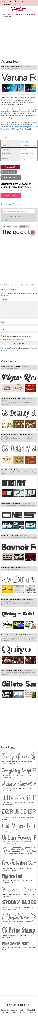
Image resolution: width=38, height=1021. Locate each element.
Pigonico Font (12, 876)
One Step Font (5, 503)
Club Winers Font (18, 825)
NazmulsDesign (28, 599)
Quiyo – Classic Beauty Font (10, 635)
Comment (4, 299)
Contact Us (5, 1010)
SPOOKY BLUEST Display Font (19, 903)
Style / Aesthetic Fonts (15, 14)
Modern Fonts (5, 404)
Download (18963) (11, 167)
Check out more (10, 172)
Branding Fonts (12, 402)
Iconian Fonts (15, 567)
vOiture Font (5, 567)
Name (3, 322)
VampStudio (15, 66)
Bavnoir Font (5, 535)
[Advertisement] (19, 37)
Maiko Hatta (24, 635)
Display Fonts (22, 537)
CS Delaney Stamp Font (8, 398)
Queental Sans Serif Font (19, 850)
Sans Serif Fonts (30, 14)
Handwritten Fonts (13, 368)
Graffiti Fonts (22, 505)
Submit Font (32, 1012)
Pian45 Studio (16, 503)
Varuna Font (5, 66)
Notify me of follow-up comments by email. (17, 336)
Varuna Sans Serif (27, 285)
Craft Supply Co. (23, 398)
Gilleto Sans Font (6, 670)
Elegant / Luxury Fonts (25, 402)
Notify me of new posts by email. (13, 339)
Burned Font (5, 470)
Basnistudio (18, 670)
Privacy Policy (31, 1010)
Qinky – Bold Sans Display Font (11, 599)
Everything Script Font (19, 770)
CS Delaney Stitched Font (9, 434)
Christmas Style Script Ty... (19, 917)
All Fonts (22, 1012)
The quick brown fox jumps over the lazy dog (18, 232)
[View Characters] (33, 233)
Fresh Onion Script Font (19, 863)
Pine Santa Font (15, 943)
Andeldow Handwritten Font (19, 784)
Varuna (8, 285)
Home (3, 14)
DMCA (22, 1010)
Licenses (14, 1010)
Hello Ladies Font (18, 798)
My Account (20, 1)
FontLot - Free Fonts (19, 1005)
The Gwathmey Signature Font (19, 756)
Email (3, 329)
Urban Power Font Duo (19, 838)
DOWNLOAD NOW (10, 195)
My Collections (11, 4)
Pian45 (13, 470)
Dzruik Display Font (19, 812)
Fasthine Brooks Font (19, 889)
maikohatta (15, 535)
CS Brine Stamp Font (19, 930)
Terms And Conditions (10, 1012)
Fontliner (17, 366)
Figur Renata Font (6, 366)
